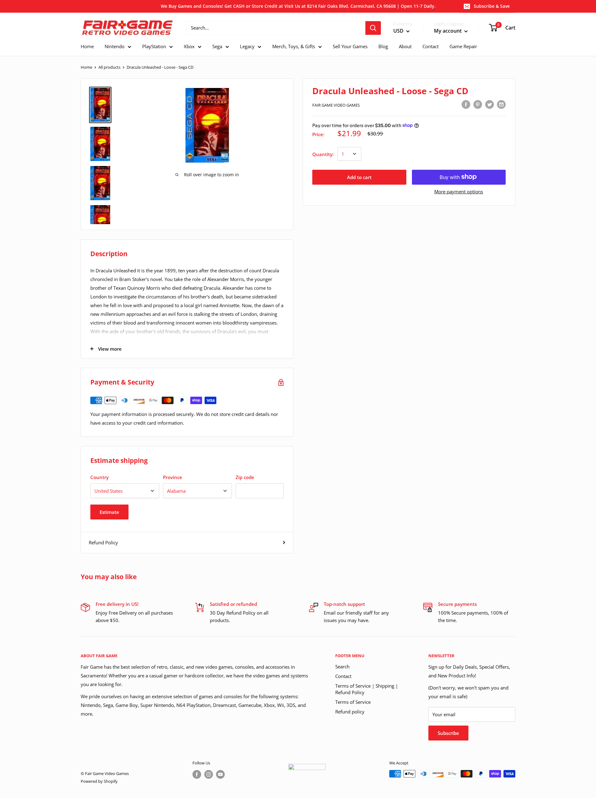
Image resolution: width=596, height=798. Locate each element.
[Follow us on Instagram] (208, 774)
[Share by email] (501, 104)
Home (86, 67)
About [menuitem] (405, 46)
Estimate (109, 512)
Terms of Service (353, 702)
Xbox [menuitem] (189, 46)
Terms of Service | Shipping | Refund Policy (366, 689)
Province (172, 477)
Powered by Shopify (99, 781)
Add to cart (359, 177)
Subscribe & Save (492, 6)
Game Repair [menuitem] (463, 46)
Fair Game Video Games (336, 105)
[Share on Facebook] (466, 104)
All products (109, 67)
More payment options (458, 191)
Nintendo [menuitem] (114, 46)
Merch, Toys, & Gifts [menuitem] (293, 46)
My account (448, 30)
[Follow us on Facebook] (196, 774)
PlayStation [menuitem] (154, 46)
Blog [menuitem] (383, 46)
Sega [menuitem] (217, 46)
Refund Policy (103, 542)
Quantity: (323, 154)
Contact (343, 676)
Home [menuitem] (87, 46)
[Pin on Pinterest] (477, 104)
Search (342, 666)
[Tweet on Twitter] (489, 104)
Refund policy (349, 711)
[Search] (373, 28)
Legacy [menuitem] (247, 46)
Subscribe (448, 733)
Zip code (245, 477)
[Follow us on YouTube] (220, 774)
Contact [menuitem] (430, 46)
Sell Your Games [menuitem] (350, 46)
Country (99, 477)
